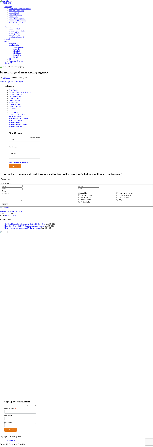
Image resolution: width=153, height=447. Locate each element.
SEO (10, 110)
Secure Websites (14, 35)
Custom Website (86, 195)
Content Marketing (15, 15)
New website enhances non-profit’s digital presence (22, 228)
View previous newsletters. (18, 162)
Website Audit (85, 200)
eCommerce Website (125, 193)
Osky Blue (6, 78)
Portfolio (7, 39)
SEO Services (14, 13)
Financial (16, 49)
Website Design (14, 122)
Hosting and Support (16, 37)
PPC (120, 200)
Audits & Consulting (16, 11)
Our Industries (14, 45)
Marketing (8, 7)
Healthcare (17, 53)
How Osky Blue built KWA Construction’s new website (24, 226)
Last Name (13, 154)
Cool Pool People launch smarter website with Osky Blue (24, 224)
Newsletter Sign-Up (16, 61)
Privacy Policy (9, 440)
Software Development (17, 114)
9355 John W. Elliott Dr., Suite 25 (12, 211)
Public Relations (14, 106)
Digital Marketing (15, 96)
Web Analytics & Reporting (19, 118)
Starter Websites (14, 33)
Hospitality (17, 51)
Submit (5, 204)
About (6, 41)
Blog (10, 59)
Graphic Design (14, 100)
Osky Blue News (15, 104)
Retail (15, 57)
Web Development (15, 120)
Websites (7, 27)
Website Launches (15, 126)
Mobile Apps (13, 102)
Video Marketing (15, 116)
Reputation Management (17, 21)
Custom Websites (15, 29)
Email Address (14, 140)
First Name (13, 147)
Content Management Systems (19, 92)
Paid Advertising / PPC (17, 19)
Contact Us (8, 63)
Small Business (18, 47)
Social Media (13, 17)
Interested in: (82, 193)
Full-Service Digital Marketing (20, 9)
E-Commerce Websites (17, 31)
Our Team (12, 43)
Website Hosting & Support (18, 124)
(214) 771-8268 (5, 3)
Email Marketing (15, 25)
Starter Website (85, 197)
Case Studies (13, 90)
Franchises (17, 55)
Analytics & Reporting (17, 23)
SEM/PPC (12, 108)
